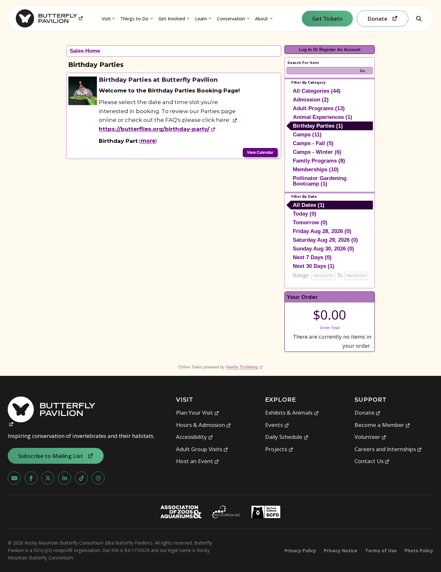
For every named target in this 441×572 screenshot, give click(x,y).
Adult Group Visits (202, 449)
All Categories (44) (317, 91)
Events (277, 425)
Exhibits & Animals (292, 412)
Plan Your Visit (197, 412)
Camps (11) (307, 135)
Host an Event (197, 461)
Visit (106, 19)
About (261, 19)
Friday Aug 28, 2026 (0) (322, 231)
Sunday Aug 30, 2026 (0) (323, 249)
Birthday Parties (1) (318, 126)
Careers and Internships (388, 449)
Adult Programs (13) (319, 108)
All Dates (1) (308, 205)
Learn (201, 19)
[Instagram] (98, 477)
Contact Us (372, 461)
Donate (367, 412)
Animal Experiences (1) (322, 117)
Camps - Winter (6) (317, 152)
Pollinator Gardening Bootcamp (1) (319, 181)
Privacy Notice (340, 550)
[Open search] (418, 18)
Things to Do (134, 19)
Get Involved (172, 19)
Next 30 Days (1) (313, 266)
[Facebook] (31, 477)
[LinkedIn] (64, 477)
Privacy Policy (300, 550)
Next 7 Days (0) (312, 257)
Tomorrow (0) (310, 222)
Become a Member (382, 425)
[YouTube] (14, 477)
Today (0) (304, 214)
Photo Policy (419, 550)
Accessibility (194, 436)
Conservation (231, 19)
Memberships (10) (316, 169)
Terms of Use (381, 550)
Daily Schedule (286, 436)
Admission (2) (311, 100)
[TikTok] (81, 477)
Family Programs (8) (319, 161)
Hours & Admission (203, 425)
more (148, 140)
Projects (279, 449)
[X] (47, 477)
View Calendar (260, 152)
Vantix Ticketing (244, 367)
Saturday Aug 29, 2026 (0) (325, 240)
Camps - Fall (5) (313, 143)
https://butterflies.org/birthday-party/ (157, 129)
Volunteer (370, 436)
